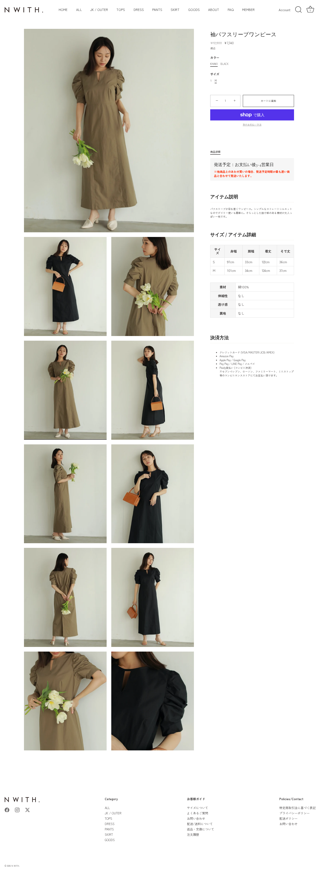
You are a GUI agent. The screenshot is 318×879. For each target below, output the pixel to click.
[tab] (217, 152)
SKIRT (175, 9)
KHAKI (214, 63)
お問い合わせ (196, 818)
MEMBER (248, 9)
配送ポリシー (288, 818)
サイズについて (197, 808)
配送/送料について (200, 824)
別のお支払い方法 (252, 124)
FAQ (231, 9)
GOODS (194, 9)
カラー (214, 58)
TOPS (120, 9)
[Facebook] (7, 809)
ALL (79, 9)
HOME (63, 9)
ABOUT (213, 9)
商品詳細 (215, 151)
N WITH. (15, 865)
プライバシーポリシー (294, 813)
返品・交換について (200, 829)
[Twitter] (27, 809)
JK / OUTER (99, 9)
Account (284, 10)
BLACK (224, 63)
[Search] (298, 10)
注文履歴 (193, 834)
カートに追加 (268, 101)
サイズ (214, 74)
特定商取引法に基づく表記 (297, 808)
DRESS (139, 9)
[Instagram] (17, 809)
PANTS (157, 9)
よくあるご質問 (197, 813)
